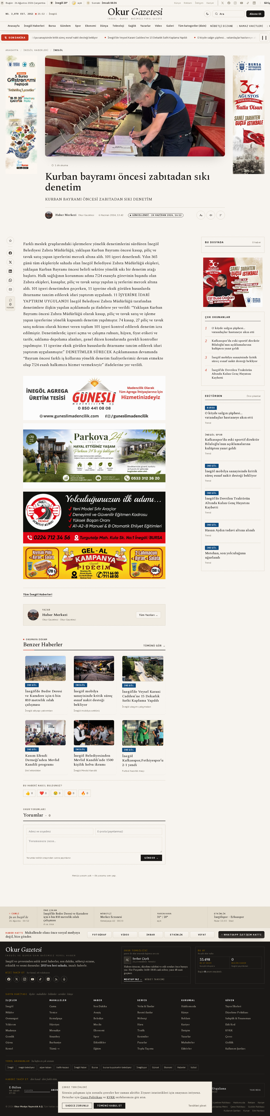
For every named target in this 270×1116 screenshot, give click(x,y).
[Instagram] (24, 979)
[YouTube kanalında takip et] (241, 3)
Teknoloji (118, 25)
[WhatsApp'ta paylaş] (10, 280)
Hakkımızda (188, 1006)
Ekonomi (90, 25)
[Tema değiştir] (207, 13)
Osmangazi (12, 1018)
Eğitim (97, 1049)
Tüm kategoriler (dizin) (192, 25)
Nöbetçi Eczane (221, 25)
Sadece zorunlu (77, 1105)
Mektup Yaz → (133, 979)
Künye (177, 2)
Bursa (52, 25)
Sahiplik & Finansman (238, 1018)
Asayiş (97, 1012)
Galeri (170, 25)
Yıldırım (11, 1025)
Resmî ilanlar (145, 1012)
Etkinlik (176, 934)
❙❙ (264, 37)
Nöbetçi (142, 1018)
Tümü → (54, 1049)
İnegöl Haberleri (34, 25)
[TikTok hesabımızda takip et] (247, 3)
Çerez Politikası (237, 1106)
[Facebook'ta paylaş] (10, 253)
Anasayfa (14, 25)
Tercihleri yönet (197, 1105)
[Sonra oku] (10, 240)
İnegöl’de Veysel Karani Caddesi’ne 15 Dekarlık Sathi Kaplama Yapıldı (90, 37)
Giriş (267, 2)
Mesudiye (54, 1030)
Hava (140, 1025)
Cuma (52, 1006)
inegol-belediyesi (27, 1067)
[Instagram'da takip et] (235, 3)
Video (158, 25)
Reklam (188, 2)
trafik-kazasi (63, 1067)
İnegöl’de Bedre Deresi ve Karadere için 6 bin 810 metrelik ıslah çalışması (65, 917)
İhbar (150, 934)
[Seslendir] (210, 215)
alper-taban (45, 1067)
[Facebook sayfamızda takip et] (228, 3)
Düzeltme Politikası (236, 1012)
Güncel (155, 1067)
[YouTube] (32, 979)
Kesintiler (143, 1037)
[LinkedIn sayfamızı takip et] (254, 3)
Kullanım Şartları (235, 1049)
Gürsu (9, 1042)
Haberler (181, 1067)
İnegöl (9, 1006)
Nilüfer (10, 1012)
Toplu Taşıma (145, 1049)
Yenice (53, 1012)
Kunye (246, 1110)
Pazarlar (142, 1042)
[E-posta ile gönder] (10, 289)
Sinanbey (54, 1037)
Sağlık (132, 25)
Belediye (98, 1018)
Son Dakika (100, 1006)
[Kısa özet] (220, 215)
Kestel (9, 1049)
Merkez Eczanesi (111, 917)
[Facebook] (9, 979)
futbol (193, 1067)
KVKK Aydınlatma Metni (216, 1106)
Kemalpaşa (55, 1018)
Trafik (141, 1030)
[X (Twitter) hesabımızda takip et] (222, 3)
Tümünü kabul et (109, 1105)
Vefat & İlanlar (145, 1006)
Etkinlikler (99, 1042)
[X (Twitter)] (16, 979)
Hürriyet (54, 1025)
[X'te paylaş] (10, 262)
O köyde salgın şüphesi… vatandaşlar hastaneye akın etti (173, 37)
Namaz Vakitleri (251, 25)
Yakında (255, 1090)
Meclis (97, 1025)
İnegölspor (142, 1067)
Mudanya (11, 1030)
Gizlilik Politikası (256, 1106)
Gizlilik (229, 1042)
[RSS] (56, 979)
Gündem (65, 25)
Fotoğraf (99, 934)
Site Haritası (258, 1110)
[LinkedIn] (48, 979)
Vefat (202, 934)
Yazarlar (145, 25)
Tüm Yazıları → (148, 614)
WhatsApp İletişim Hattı (243, 934)
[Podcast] (64, 979)
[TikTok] (40, 979)
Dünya (104, 25)
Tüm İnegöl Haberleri (37, 594)
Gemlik (10, 1037)
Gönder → (151, 857)
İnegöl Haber (80, 1067)
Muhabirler (188, 1042)
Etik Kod (230, 1025)
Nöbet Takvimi (155, 979)
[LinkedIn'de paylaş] (10, 271)
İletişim (199, 2)
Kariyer (210, 2)
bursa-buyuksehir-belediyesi (117, 1067)
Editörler (186, 1049)
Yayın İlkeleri (233, 1006)
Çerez (228, 1037)
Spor (78, 25)
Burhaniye (55, 1042)
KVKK (229, 1030)
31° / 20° (162, 917)
